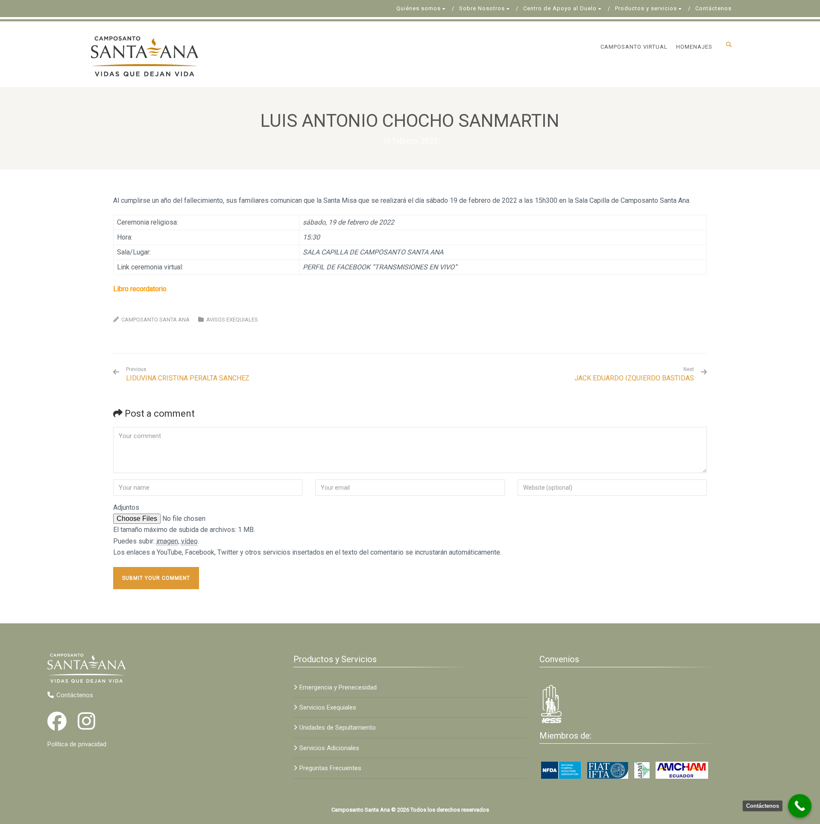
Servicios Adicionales (329, 748)
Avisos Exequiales (232, 319)
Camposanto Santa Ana (155, 319)
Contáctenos (713, 8)
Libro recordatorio (140, 289)
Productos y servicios (646, 8)
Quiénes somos (418, 8)
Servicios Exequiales (327, 707)
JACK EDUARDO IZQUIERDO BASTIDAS (634, 378)
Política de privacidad (76, 744)
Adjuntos (126, 507)
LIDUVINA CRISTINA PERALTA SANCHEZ (187, 374)
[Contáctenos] (799, 806)
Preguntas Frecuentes (330, 768)
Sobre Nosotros (482, 8)
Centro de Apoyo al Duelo (560, 8)
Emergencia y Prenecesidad (338, 687)
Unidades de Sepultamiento (337, 727)
